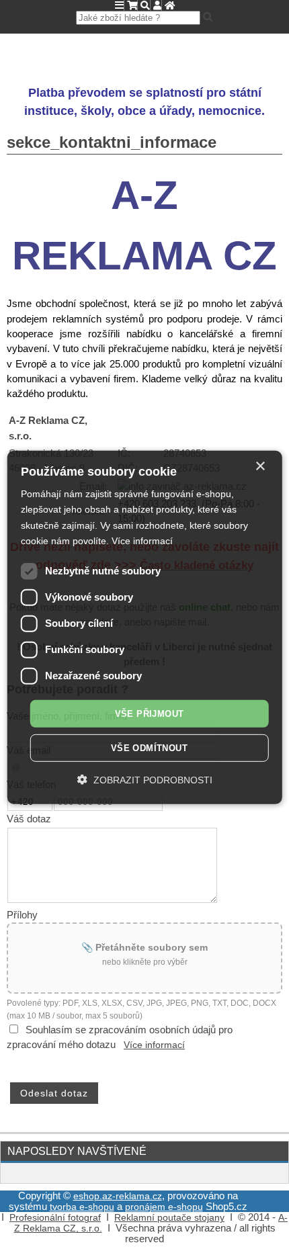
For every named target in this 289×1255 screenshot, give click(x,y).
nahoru (269, 1235)
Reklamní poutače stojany (169, 1218)
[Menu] (119, 5)
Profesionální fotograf (55, 1218)
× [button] (260, 467)
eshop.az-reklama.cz (117, 1196)
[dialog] (144, 627)
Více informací (154, 1045)
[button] (144, 779)
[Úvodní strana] (170, 6)
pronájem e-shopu (164, 1207)
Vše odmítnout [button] (149, 748)
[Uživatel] (157, 6)
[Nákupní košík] (132, 6)
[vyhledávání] (145, 6)
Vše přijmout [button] (149, 714)
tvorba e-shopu (82, 1207)
